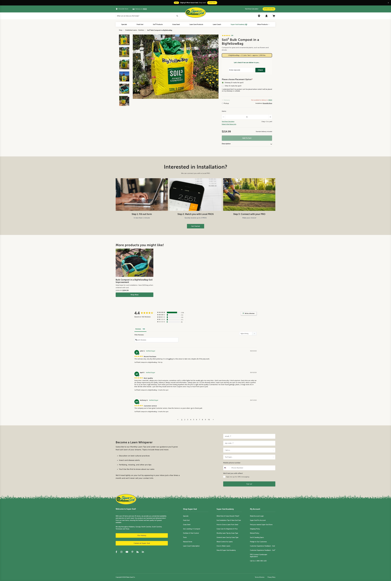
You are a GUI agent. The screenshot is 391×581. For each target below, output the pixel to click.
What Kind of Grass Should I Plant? (228, 516)
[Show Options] (273, 450)
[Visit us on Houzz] (138, 552)
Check (260, 70)
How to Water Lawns (223, 546)
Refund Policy (254, 533)
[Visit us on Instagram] (121, 552)
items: (224, 111)
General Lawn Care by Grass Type (227, 537)
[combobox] (248, 450)
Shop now (212, 2)
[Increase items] (270, 116)
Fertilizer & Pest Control (191, 533)
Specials (185, 516)
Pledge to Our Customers (258, 542)
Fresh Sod (186, 520)
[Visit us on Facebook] (116, 552)
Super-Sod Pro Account (258, 520)
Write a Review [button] (249, 313)
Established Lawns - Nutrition (134, 30)
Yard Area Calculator (251, 9)
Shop (120, 30)
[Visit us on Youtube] (127, 552)
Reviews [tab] (138, 329)
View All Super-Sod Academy (226, 550)
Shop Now (134, 295)
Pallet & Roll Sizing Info (229, 124)
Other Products (262, 24)
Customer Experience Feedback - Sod (262, 546)
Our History (141, 535)
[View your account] (266, 15)
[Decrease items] (223, 116)
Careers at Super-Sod (142, 543)
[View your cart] (273, 15)
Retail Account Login (257, 516)
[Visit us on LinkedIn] (143, 552)
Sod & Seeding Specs (257, 537)
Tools (185, 537)
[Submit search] (177, 16)
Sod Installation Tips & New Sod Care (229, 520)
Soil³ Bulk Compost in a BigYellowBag (159, 30)
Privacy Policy (271, 577)
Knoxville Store (267, 103)
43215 (270, 100)
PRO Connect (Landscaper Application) (258, 555)
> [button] (213, 419)
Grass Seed (186, 524)
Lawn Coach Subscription (191, 546)
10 (209, 419)
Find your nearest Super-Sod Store (261, 524)
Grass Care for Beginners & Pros (227, 529)
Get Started (195, 226)
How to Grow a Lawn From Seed (227, 524)
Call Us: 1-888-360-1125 (258, 561)
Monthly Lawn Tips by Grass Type (227, 533)
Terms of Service (259, 577)
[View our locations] (259, 15)
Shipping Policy (255, 529)
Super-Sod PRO (269, 9)
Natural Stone (187, 542)
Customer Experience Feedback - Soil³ (262, 550)
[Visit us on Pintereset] (132, 552)
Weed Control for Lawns (225, 542)
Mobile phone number (231, 463)
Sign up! (249, 484)
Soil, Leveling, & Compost (191, 529)
